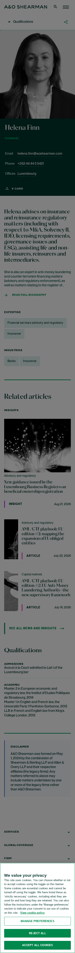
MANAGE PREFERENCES (37, 921)
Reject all (37, 933)
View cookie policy (32, 912)
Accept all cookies (37, 945)
